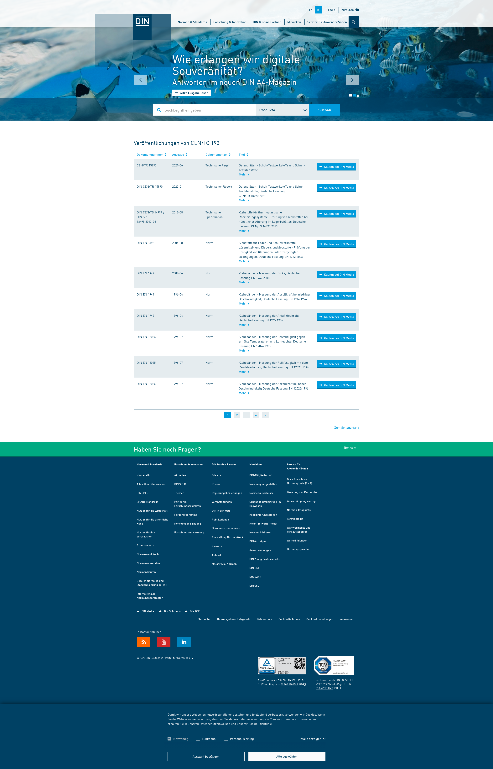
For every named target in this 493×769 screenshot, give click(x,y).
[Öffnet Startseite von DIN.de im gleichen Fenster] (132, 17)
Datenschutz (264, 619)
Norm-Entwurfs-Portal (263, 523)
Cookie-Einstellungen (319, 619)
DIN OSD (254, 585)
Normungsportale (298, 549)
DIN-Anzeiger (257, 541)
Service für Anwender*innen (327, 22)
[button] (311, 738)
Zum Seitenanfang (346, 427)
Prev (140, 80)
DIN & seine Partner (267, 22)
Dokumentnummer (151, 154)
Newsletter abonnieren (226, 528)
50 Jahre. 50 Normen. (224, 563)
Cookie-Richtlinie (260, 723)
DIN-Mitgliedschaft (260, 475)
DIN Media (148, 611)
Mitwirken (294, 22)
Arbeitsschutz (145, 545)
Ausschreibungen (260, 550)
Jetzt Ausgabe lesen (193, 93)
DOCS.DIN (255, 576)
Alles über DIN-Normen (151, 484)
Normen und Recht (148, 554)
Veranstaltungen (222, 501)
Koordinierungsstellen (263, 514)
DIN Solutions (172, 611)
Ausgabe (179, 154)
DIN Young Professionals (264, 559)
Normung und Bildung (187, 523)
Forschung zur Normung (189, 532)
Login (331, 9)
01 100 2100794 (289, 684)
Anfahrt (216, 555)
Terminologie (295, 518)
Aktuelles (180, 475)
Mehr (243, 174)
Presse (216, 484)
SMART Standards (147, 501)
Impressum (346, 619)
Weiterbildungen (297, 540)
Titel (242, 154)
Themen (179, 492)
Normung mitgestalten (263, 484)
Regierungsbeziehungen (227, 492)
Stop (358, 96)
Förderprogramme (185, 514)
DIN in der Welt (221, 510)
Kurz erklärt (144, 475)
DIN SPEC (142, 492)
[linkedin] (184, 642)
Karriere (217, 546)
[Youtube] (163, 642)
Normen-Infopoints (299, 509)
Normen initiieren (260, 532)
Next (352, 80)
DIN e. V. (217, 475)
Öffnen (348, 448)
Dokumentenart (217, 154)
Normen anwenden (148, 563)
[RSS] (143, 642)
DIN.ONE (254, 567)
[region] (246, 730)
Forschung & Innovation (229, 22)
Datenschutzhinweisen (215, 723)
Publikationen (220, 519)
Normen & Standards (192, 22)
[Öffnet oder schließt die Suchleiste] (354, 22)
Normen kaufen (146, 571)
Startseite (204, 619)
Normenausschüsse (261, 492)
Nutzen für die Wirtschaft (152, 510)
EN (311, 9)
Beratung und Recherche (302, 492)
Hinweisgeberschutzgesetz (234, 619)
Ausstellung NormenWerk (227, 537)
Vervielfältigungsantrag (301, 501)
